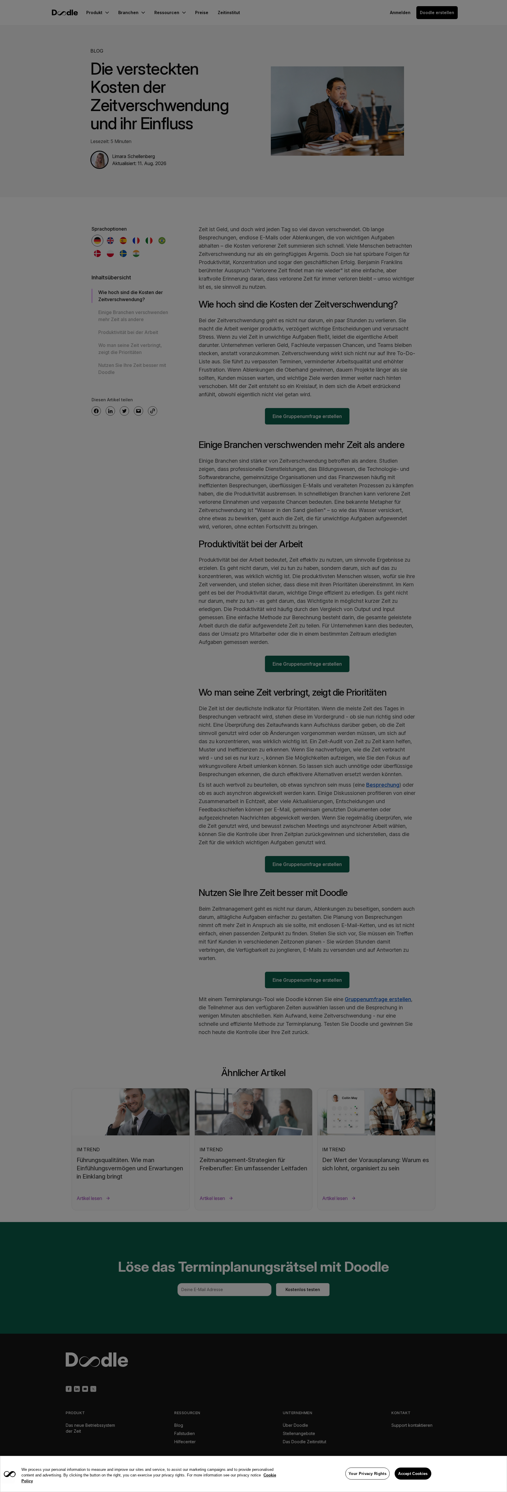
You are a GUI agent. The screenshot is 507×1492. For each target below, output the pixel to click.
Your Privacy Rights (367, 1473)
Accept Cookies (412, 1473)
